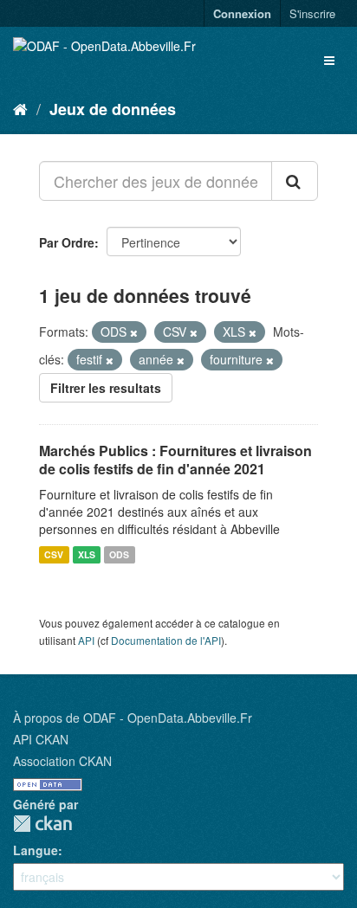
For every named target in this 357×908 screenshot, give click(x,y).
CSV (53, 554)
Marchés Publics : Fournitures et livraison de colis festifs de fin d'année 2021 (175, 460)
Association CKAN (62, 761)
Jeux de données (112, 109)
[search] (294, 181)
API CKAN (40, 739)
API (86, 640)
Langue (35, 850)
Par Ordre (66, 242)
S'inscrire (312, 13)
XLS (86, 554)
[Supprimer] (134, 332)
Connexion (242, 13)
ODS (119, 554)
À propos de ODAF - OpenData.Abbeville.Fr (132, 717)
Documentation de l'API (166, 640)
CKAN (42, 824)
